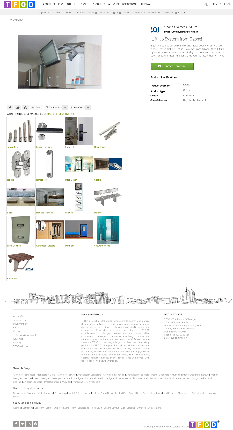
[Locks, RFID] (79, 131)
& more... (157, 408)
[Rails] (21, 197)
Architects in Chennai (114, 374)
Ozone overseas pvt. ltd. (181, 27)
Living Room (69, 408)
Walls (127, 12)
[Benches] (108, 197)
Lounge (87, 393)
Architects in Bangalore (89, 374)
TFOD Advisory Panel (24, 335)
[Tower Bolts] (21, 131)
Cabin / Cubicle (54, 408)
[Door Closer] (108, 131)
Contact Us (19, 331)
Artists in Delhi (157, 378)
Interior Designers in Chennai (81, 378)
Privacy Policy (20, 324)
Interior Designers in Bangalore (49, 378)
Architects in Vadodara (137, 374)
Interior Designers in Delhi (195, 374)
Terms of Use (20, 320)
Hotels (95, 393)
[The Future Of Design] (19, 7)
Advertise (18, 339)
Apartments (33, 393)
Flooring (92, 12)
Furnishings (139, 12)
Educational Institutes (203, 393)
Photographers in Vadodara (86, 382)
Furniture (80, 12)
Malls (71, 393)
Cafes (78, 393)
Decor (67, 12)
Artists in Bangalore (192, 378)
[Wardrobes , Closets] (50, 230)
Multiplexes (156, 393)
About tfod (18, 316)
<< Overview (16, 20)
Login (227, 4)
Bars (138, 393)
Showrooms (60, 393)
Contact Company (174, 66)
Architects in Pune (66, 374)
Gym (150, 408)
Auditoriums (169, 393)
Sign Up (216, 4)
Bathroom (28, 408)
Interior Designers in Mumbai (165, 374)
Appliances (46, 12)
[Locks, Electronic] (50, 131)
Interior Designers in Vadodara (113, 378)
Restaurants (47, 393)
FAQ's (16, 328)
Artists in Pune (173, 378)
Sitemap (17, 342)
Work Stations (128, 408)
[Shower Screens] (108, 230)
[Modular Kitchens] (50, 197)
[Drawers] (79, 197)
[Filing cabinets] (21, 230)
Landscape (83, 408)
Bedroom (39, 408)
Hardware (154, 12)
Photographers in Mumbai (57, 382)
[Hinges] (21, 164)
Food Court (128, 393)
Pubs (145, 393)
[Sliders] (108, 164)
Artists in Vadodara (32, 382)
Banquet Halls (114, 393)
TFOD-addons (20, 346)
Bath (58, 12)
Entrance (141, 408)
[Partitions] (79, 230)
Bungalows (19, 393)
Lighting (116, 12)
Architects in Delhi (46, 374)
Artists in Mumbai (139, 378)
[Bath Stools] (21, 263)
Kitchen (104, 12)
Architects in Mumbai (24, 374)
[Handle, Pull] (50, 164)
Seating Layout (111, 408)
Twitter (17, 107)
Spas (103, 393)
